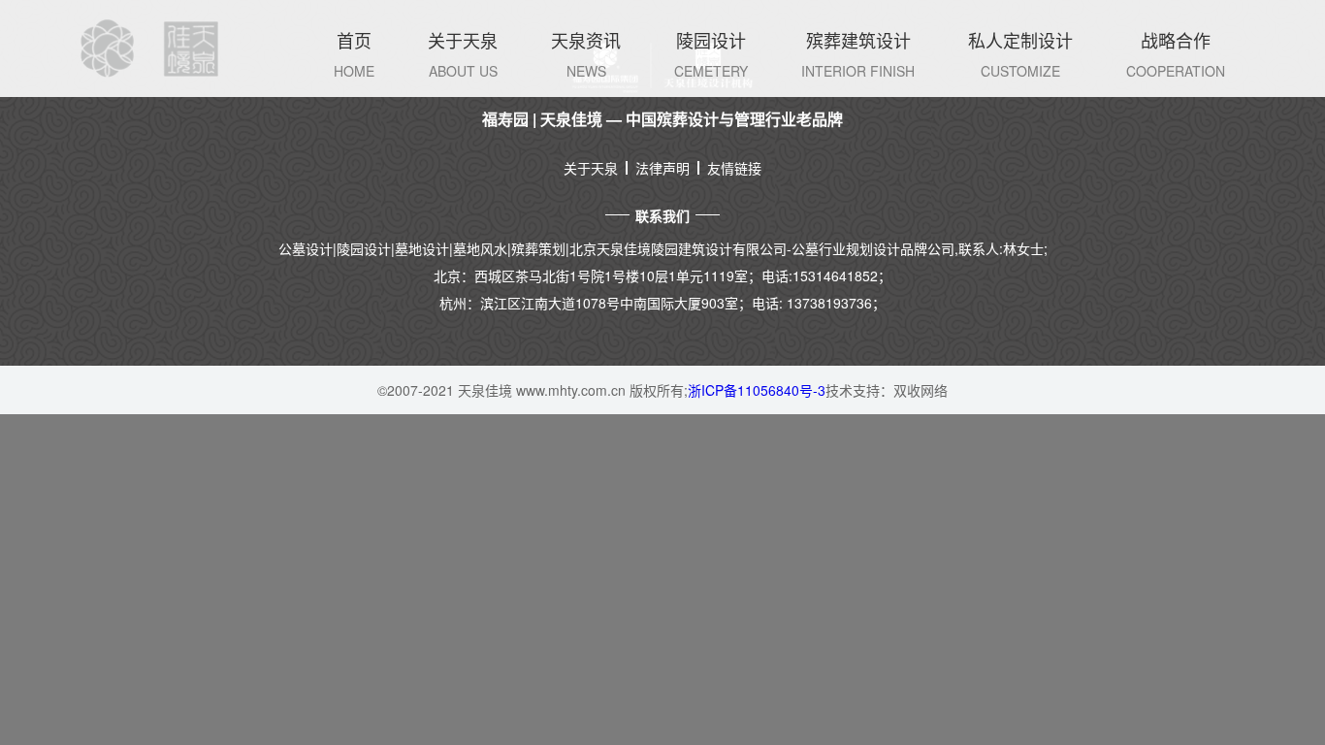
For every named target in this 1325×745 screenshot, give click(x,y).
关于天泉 (591, 168)
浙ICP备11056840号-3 (756, 390)
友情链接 (734, 168)
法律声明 (662, 168)
